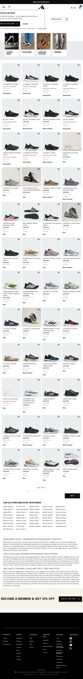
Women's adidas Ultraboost (22, 521)
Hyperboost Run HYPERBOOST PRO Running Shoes (29, 401)
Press (44, 649)
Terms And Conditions (54, 672)
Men (31, 638)
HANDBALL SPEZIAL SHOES (52, 188)
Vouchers (59, 653)
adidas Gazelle (48, 515)
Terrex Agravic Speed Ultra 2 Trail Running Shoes (11, 293)
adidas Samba (8, 506)
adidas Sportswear (9, 515)
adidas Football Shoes (61, 515)
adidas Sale (20, 515)
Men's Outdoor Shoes (9, 526)
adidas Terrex (60, 509)
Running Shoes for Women (9, 518)
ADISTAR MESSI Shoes (70, 469)
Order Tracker (60, 647)
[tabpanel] (41, 282)
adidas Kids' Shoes (9, 509)
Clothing (5, 641)
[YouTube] (71, 645)
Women (32, 641)
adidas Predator (35, 526)
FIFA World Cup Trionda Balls (61, 523)
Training (18, 659)
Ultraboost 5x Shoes (10, 84)
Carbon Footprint (48, 646)
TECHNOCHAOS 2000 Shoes (72, 258)
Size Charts (59, 656)
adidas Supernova (48, 526)
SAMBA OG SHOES (48, 399)
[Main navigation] (4, 7)
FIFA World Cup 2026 (48, 521)
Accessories (6, 644)
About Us (45, 640)
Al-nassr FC (20, 506)
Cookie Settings (31, 672)
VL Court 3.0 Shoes (9, 328)
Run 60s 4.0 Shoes (69, 364)
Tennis (18, 656)
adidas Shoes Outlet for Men (35, 518)
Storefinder (59, 662)
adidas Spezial (8, 523)
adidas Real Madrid (48, 512)
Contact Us (59, 659)
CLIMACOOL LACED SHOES (71, 223)
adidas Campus (61, 518)
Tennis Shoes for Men (48, 523)
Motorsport (19, 638)
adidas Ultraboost (35, 506)
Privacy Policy (42, 672)
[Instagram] (71, 641)
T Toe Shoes (20, 526)
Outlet (31, 647)
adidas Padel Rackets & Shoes (35, 521)
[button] (19, 65)
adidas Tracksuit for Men (48, 506)
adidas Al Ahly (8, 521)
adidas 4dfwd (34, 523)
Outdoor (18, 653)
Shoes (5, 638)
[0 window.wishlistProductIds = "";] (9, 7)
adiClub (45, 652)
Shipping (58, 641)
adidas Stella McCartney (48, 518)
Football (18, 647)
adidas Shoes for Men (22, 512)
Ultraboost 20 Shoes (30, 153)
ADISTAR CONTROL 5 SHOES (52, 258)
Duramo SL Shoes (49, 153)
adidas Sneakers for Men (61, 521)
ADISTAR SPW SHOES (29, 364)
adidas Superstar (35, 512)
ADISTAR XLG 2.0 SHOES (50, 291)
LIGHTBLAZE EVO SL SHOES (12, 436)
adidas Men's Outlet (9, 512)
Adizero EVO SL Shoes (10, 188)
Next (72, 495)
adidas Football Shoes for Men (35, 509)
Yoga (17, 650)
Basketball (19, 644)
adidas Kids (33, 515)
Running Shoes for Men (48, 509)
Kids (31, 644)
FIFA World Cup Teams (9, 529)
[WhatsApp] (71, 648)
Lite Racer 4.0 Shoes (70, 328)
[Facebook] (71, 638)
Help (57, 638)
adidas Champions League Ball (22, 523)
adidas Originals (22, 509)
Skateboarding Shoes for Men (61, 526)
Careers (45, 643)
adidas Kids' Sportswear (22, 518)
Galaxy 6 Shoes (8, 119)
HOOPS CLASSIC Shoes (10, 399)
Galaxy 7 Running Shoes (31, 119)
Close (25, 24)
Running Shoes (61, 512)
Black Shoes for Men (22, 529)
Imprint (64, 672)
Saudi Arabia (21, 672)
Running (18, 641)
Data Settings (41, 670)
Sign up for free (68, 599)
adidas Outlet (60, 506)
